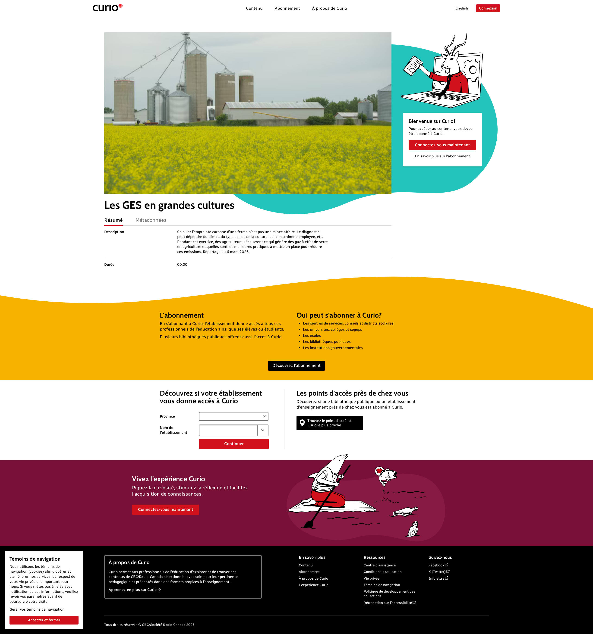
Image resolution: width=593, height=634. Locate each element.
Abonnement (309, 572)
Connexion (488, 8)
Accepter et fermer (44, 620)
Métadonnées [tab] (151, 220)
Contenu (306, 565)
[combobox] (228, 430)
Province (167, 416)
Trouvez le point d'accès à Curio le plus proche (329, 423)
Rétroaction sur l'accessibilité (388, 603)
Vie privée (371, 578)
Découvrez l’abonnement (296, 365)
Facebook (436, 565)
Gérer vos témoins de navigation (37, 609)
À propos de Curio (313, 578)
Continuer (234, 443)
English (461, 8)
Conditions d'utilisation (383, 572)
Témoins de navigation (382, 585)
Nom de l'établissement (173, 430)
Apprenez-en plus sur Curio (133, 589)
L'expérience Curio (313, 585)
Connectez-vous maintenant (442, 144)
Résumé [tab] (113, 220)
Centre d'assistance (380, 565)
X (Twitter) (437, 572)
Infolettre (436, 578)
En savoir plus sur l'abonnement (442, 156)
